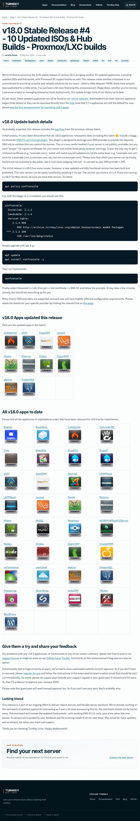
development (30, 61)
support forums (10, 658)
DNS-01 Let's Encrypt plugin (31, 140)
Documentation (59, 5)
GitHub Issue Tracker (58, 658)
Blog (73, 5)
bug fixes (60, 129)
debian (50, 61)
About (92, 799)
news (42, 61)
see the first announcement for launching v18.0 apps (39, 107)
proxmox (125, 61)
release (86, 61)
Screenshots (85, 5)
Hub (72, 103)
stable (95, 61)
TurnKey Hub (113, 5)
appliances (74, 61)
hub (109, 61)
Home (4, 17)
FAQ (118, 799)
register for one (31, 673)
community (61, 61)
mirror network (79, 98)
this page (88, 303)
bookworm (16, 61)
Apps (44, 5)
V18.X (6, 61)
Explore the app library (121, 757)
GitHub (99, 5)
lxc (116, 61)
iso (103, 61)
